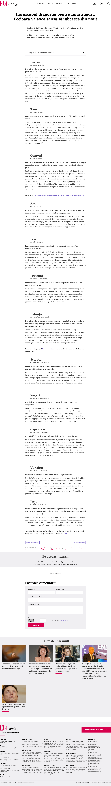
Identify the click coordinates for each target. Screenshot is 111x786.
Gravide (68, 761)
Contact (109, 782)
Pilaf (83, 746)
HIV (55, 760)
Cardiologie (52, 758)
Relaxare (62, 767)
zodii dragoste (67, 548)
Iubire (32, 743)
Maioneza (79, 746)
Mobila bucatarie (71, 755)
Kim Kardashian (26, 753)
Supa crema (80, 744)
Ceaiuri (51, 753)
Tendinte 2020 (48, 748)
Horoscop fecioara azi (94, 755)
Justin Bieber (36, 758)
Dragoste (24, 741)
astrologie (48, 548)
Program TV (35, 760)
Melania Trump (26, 760)
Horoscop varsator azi (94, 763)
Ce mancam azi (74, 749)
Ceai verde (51, 760)
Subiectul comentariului (36, 597)
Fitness (50, 767)
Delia (23, 758)
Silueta (55, 772)
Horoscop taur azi (93, 757)
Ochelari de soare (55, 746)
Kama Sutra (25, 744)
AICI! (67, 534)
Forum (74, 3)
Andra (38, 757)
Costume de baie (54, 743)
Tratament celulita (30, 772)
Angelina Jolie (32, 755)
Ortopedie (60, 760)
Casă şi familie (71, 753)
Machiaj (29, 769)
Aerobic (56, 769)
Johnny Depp (35, 753)
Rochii (26, 767)
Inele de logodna (58, 744)
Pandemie (69, 772)
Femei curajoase (76, 761)
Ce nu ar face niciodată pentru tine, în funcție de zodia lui (59, 195)
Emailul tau (60, 589)
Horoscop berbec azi (94, 769)
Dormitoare (69, 758)
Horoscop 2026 (92, 741)
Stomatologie (55, 755)
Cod (29, 617)
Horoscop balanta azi (94, 768)
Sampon (24, 771)
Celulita (33, 771)
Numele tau (32, 589)
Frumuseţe (26, 766)
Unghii (31, 767)
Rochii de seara (52, 741)
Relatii (24, 743)
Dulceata (80, 743)
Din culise (69, 767)
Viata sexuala (38, 741)
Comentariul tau (33, 604)
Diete (45, 767)
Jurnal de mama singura (79, 760)
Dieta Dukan (55, 767)
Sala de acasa (55, 774)
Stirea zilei (81, 767)
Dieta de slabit (59, 771)
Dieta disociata (48, 772)
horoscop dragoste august (32, 550)
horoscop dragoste (57, 548)
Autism (83, 761)
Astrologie (91, 749)
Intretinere (51, 769)
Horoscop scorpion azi (94, 760)
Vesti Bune (74, 771)
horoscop (39, 548)
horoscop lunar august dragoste (61, 550)
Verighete (47, 746)
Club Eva (3, 739)
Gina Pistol (29, 758)
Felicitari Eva (4, 758)
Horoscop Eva (48, 349)
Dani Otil (28, 757)
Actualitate (70, 765)
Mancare (68, 741)
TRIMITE (36, 625)
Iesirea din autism (74, 769)
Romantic (30, 741)
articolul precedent (32, 543)
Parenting (69, 760)
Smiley (34, 757)
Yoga (45, 769)
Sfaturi (2, 751)
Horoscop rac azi (93, 752)
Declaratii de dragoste (35, 746)
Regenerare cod (64, 620)
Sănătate (47, 752)
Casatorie (37, 743)
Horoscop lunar (92, 751)
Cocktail (74, 744)
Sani (33, 769)
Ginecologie (47, 755)
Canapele (79, 757)
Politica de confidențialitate (82, 782)
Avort (45, 760)
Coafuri (24, 769)
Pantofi (62, 743)
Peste (81, 741)
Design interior (77, 758)
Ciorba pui (79, 747)
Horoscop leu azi (93, 766)
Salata (68, 743)
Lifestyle (42, 3)
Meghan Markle (26, 752)
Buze (28, 771)
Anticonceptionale (56, 757)
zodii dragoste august (46, 550)
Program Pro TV (26, 761)
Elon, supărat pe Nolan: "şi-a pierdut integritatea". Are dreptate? (13, 706)
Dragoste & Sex (27, 739)
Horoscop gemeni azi (94, 754)
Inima (55, 753)
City (67, 3)
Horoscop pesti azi (93, 765)
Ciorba (77, 741)
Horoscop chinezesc (94, 747)
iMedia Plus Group (16, 782)
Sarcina (46, 753)
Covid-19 (80, 771)
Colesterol (47, 757)
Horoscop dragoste (93, 746)
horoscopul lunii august (77, 548)
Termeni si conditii (95, 782)
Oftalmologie (60, 758)
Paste (73, 741)
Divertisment (26, 750)
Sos (85, 741)
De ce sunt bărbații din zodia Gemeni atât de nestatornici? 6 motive (56, 564)
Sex (41, 743)
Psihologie (60, 753)
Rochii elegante (48, 744)
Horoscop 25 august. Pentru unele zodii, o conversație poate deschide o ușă (13, 666)
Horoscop (59, 3)
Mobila (74, 757)
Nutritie (52, 771)
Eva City (2, 775)
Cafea (72, 743)
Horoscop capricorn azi (95, 758)
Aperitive (68, 746)
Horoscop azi (92, 744)
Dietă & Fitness (49, 765)
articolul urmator (79, 543)
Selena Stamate (56, 573)
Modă (46, 739)
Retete (50, 3)
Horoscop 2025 (92, 743)
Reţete (68, 739)
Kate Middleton (36, 752)
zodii (44, 548)
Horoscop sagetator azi (95, 762)
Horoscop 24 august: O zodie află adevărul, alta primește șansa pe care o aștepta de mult (66, 667)
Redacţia (103, 782)
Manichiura (38, 769)
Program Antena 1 (37, 761)
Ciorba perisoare (71, 747)
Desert (74, 746)
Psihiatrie (47, 761)
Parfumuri (36, 767)
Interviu (74, 767)
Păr (23, 767)
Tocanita (68, 744)
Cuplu (28, 743)
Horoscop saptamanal (94, 771)
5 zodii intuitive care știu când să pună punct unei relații (55, 562)
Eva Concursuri (5, 768)
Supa (75, 743)
